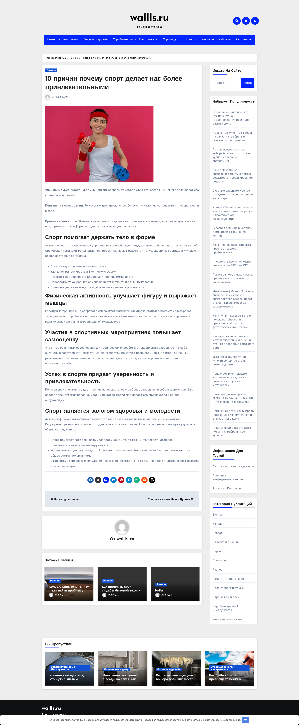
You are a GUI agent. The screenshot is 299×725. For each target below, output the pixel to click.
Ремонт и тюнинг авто (228, 578)
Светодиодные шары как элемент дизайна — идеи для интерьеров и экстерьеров (233, 398)
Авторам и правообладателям (233, 466)
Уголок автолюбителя (216, 39)
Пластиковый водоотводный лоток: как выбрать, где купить (233, 431)
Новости (190, 39)
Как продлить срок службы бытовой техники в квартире (122, 590)
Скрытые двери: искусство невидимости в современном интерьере (233, 194)
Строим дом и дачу (226, 597)
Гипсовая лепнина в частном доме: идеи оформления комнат (232, 231)
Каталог (218, 523)
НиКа (159, 590)
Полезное (219, 560)
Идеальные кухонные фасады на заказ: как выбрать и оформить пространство (233, 136)
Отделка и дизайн (96, 39)
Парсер (218, 551)
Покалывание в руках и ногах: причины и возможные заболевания (233, 278)
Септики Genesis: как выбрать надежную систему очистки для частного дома (233, 414)
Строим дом (171, 39)
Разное (51, 70)
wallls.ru (149, 18)
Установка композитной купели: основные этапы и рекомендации (231, 360)
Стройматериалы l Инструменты (135, 39)
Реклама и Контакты (227, 488)
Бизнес (218, 514)
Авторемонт (244, 39)
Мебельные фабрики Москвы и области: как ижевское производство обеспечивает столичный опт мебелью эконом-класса (233, 299)
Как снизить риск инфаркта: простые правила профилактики (232, 248)
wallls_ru (62, 96)
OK (245, 719)
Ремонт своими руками (62, 39)
